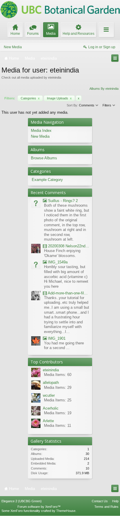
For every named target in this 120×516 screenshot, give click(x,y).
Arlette (48, 421)
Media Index (41, 130)
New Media (13, 47)
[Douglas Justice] (36, 341)
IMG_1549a (57, 262)
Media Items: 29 (57, 387)
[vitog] (36, 204)
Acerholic (51, 408)
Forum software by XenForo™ (39, 506)
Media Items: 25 (57, 400)
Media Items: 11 (57, 425)
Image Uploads (59, 98)
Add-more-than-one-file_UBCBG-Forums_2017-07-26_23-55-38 (68, 293)
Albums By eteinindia (104, 88)
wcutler (49, 395)
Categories (30, 98)
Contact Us (100, 501)
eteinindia (51, 370)
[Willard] (36, 249)
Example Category (47, 179)
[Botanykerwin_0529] (36, 265)
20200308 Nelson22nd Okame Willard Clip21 (68, 246)
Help (115, 501)
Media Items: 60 (57, 374)
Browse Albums (44, 158)
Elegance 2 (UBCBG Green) (21, 501)
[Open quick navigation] (115, 58)
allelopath (51, 382)
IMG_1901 (56, 338)
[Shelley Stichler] (36, 296)
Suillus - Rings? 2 (62, 201)
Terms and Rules (106, 506)
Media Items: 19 (57, 413)
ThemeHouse (65, 510)
